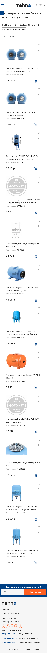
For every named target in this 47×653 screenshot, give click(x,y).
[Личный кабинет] (44, 5)
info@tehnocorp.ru (9, 634)
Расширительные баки (14, 29)
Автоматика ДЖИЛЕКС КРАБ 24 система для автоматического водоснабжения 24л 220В (22, 159)
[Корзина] (40, 5)
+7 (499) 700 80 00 (10, 613)
